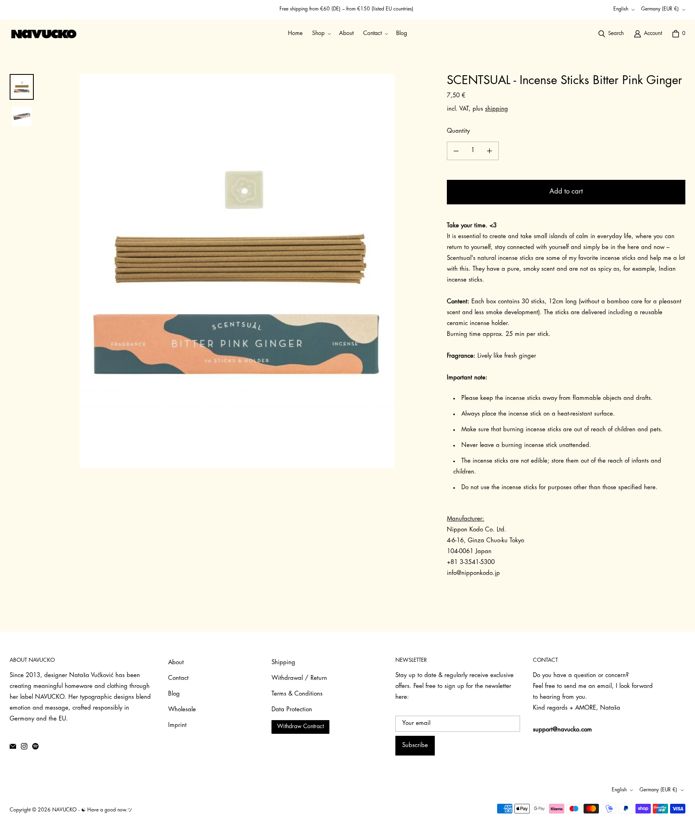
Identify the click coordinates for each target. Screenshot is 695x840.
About (176, 663)
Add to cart (566, 191)
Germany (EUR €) (660, 9)
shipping (496, 109)
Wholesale (182, 710)
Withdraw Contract (300, 727)
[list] (237, 271)
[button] (320, 33)
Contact (178, 678)
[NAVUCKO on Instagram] (24, 746)
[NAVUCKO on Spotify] (35, 746)
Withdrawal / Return (299, 678)
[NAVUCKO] (44, 33)
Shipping (283, 663)
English (620, 9)
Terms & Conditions (297, 694)
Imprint (177, 726)
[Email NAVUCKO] (13, 746)
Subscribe (415, 746)
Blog (174, 694)
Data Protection (291, 710)
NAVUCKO (64, 810)
